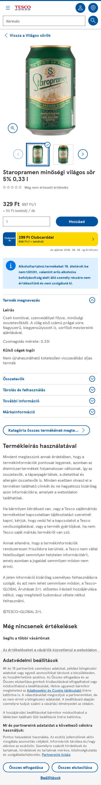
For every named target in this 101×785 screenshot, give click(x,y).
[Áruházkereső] (93, 8)
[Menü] (8, 8)
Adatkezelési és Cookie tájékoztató (54, 690)
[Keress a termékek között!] (93, 20)
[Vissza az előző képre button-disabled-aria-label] (18, 154)
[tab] (38, 154)
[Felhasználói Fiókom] (80, 8)
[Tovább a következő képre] (83, 154)
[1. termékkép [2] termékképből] (50, 90)
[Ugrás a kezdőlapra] (23, 8)
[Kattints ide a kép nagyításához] (13, 128)
